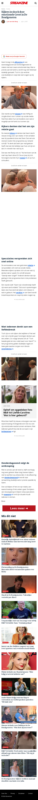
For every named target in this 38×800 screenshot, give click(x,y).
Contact (30, 793)
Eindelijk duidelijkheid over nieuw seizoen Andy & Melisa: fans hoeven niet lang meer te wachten (18, 541)
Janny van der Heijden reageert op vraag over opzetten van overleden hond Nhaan (18, 647)
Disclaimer (21, 793)
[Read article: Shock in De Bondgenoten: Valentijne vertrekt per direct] (19, 584)
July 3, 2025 (24, 21)
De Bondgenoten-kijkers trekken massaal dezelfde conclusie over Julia (18, 780)
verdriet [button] (19, 292)
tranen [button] (22, 158)
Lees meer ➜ (19, 508)
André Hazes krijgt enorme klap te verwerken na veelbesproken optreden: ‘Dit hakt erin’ (17, 699)
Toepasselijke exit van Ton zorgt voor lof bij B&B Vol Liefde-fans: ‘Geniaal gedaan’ (18, 621)
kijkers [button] (12, 133)
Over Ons (4, 793)
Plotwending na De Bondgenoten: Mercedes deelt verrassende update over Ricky (17, 569)
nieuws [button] (18, 114)
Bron (3, 501)
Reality (8, 9)
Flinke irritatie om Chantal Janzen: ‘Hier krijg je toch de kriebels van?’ (17, 673)
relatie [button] (30, 265)
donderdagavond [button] (11, 477)
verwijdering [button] (6, 349)
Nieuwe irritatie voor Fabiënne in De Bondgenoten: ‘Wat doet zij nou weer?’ (17, 726)
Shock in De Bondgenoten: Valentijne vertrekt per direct (16, 596)
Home (3, 9)
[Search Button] (36, 3)
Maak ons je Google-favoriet (15, 56)
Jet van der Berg (12, 21)
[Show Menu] (2, 3)
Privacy (13, 793)
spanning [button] (7, 494)
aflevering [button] (19, 62)
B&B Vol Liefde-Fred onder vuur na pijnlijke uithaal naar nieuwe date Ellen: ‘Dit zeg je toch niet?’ (18, 753)
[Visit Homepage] (19, 2)
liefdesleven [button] (6, 431)
